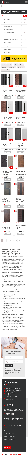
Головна (6, 418)
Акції (5, 420)
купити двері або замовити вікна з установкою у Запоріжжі (13, 285)
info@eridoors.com (11, 394)
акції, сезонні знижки (15, 316)
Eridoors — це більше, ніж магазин (10, 323)
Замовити (7, 97)
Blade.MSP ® (12, 454)
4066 (16, 64)
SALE (21, 418)
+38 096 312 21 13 (19, 409)
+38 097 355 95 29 (18, 411)
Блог (22, 319)
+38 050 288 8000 (8, 411)
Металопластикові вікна (9, 302)
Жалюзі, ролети (8, 305)
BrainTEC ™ (20, 454)
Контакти (20, 420)
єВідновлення (5, 319)
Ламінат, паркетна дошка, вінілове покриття (14, 298)
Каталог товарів (14, 418)
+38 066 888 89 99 (8, 409)
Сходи (5, 307)
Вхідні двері (7, 291)
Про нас (14, 420)
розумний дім (11, 311)
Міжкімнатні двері (8, 295)
